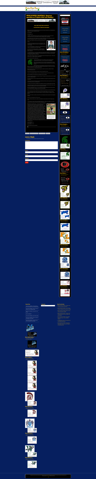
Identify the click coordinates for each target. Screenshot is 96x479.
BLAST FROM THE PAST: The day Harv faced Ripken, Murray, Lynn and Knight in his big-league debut (64, 323)
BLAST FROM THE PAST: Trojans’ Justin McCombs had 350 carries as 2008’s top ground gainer (64, 314)
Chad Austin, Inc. (48, 475)
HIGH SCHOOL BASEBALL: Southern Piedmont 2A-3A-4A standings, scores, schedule (32, 320)
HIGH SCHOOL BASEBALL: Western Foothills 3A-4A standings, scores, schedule (32, 318)
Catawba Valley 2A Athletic (34, 133)
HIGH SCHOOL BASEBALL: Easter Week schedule (32, 315)
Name (26, 150)
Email (26, 154)
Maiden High (48, 133)
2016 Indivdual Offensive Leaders (65, 126)
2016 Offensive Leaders (64, 54)
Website (27, 158)
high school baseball (42, 133)
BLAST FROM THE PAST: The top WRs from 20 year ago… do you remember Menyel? (64, 317)
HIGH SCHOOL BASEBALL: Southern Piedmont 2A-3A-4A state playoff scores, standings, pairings (32, 306)
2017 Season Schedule (63, 125)
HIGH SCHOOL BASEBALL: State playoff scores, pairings (32, 311)
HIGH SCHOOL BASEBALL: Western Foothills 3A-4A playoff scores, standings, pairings (32, 309)
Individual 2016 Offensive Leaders (65, 100)
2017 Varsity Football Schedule (64, 53)
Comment (27, 140)
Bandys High (27, 133)
